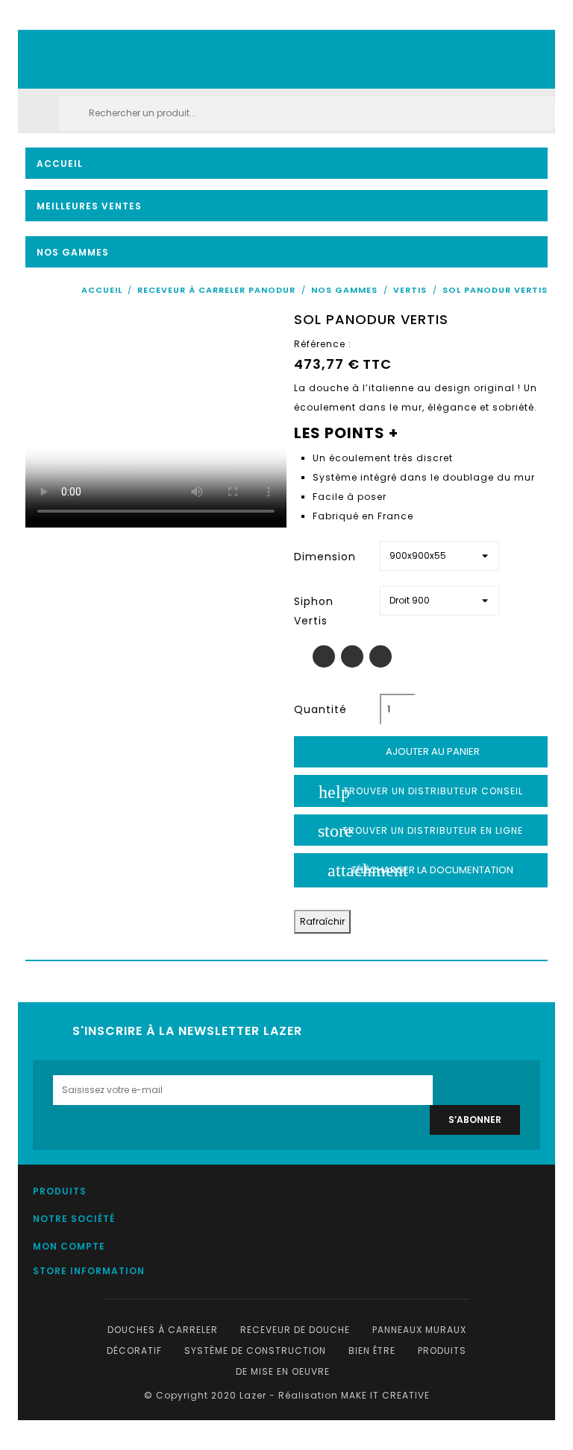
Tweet (352, 656)
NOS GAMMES (73, 252)
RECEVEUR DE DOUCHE (295, 1329)
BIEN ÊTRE (371, 1350)
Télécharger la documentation (420, 870)
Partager (324, 656)
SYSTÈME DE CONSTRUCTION (255, 1350)
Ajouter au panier (421, 752)
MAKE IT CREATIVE (385, 1395)
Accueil (60, 163)
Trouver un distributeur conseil (421, 792)
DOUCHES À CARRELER (164, 1329)
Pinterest (380, 656)
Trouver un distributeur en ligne (420, 830)
